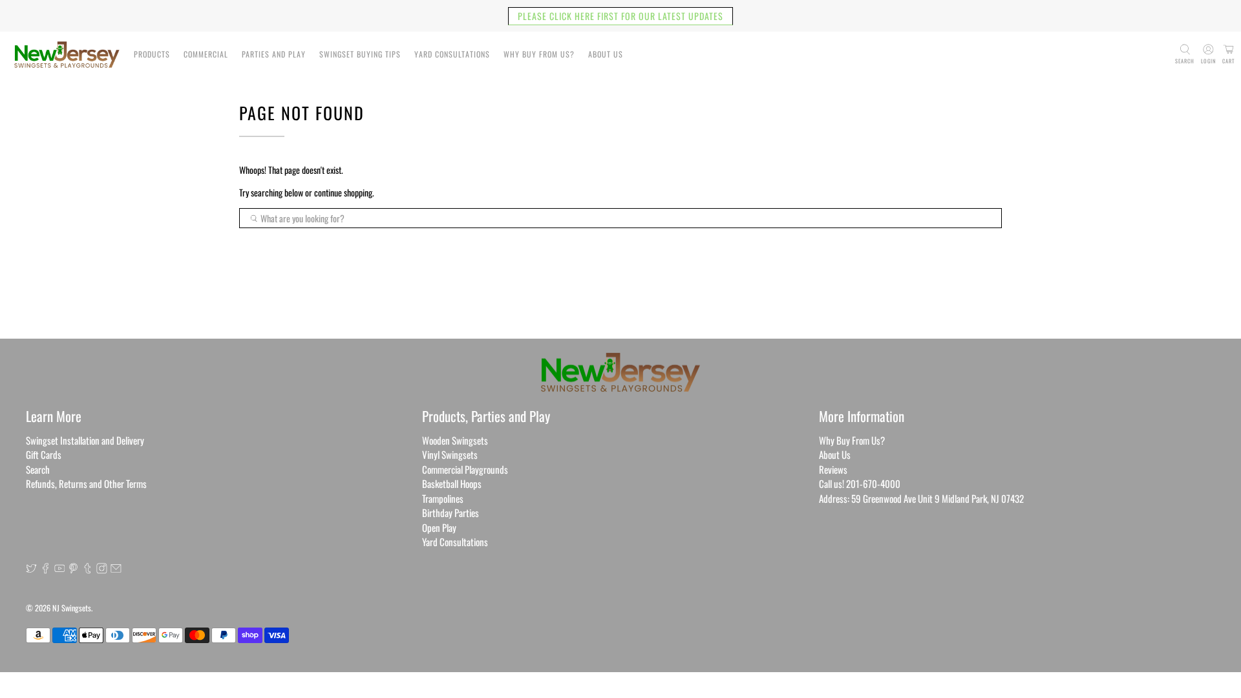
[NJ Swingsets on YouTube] (59, 569)
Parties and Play (274, 53)
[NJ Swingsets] (67, 55)
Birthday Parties (450, 512)
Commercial (206, 53)
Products (152, 53)
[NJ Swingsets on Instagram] (101, 569)
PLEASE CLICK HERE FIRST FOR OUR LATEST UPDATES (620, 16)
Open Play (439, 527)
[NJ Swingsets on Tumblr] (87, 569)
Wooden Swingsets (455, 440)
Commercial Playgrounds (465, 469)
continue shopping (343, 192)
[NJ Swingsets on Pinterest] (73, 569)
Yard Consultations (452, 53)
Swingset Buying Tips (360, 53)
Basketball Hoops (452, 483)
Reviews (833, 469)
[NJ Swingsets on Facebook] (45, 569)
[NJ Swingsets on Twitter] (31, 569)
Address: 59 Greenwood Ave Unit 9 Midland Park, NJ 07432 (921, 498)
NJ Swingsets (71, 608)
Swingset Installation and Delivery (85, 440)
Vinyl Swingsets (450, 454)
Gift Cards (43, 454)
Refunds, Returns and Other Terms (86, 483)
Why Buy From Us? (539, 53)
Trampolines (442, 498)
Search (38, 469)
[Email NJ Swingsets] (116, 569)
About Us (605, 53)
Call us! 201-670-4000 (859, 483)
